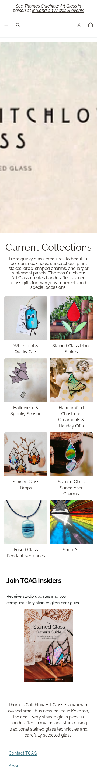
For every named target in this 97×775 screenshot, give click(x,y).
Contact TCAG (23, 753)
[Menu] (6, 25)
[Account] (79, 25)
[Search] (18, 25)
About (15, 766)
